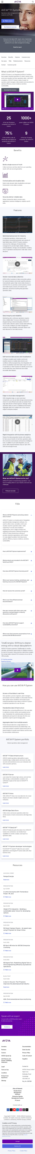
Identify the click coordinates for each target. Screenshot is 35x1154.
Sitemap (3, 1080)
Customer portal (12, 65)
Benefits (10, 57)
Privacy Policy (11, 1151)
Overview (3, 57)
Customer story (26, 57)
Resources (27, 61)
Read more (6, 879)
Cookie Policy (23, 1151)
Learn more (6, 767)
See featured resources (10, 27)
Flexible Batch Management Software (17, 1092)
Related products (18, 61)
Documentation (26, 1046)
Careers (3, 1052)
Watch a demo (8, 21)
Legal (3, 1066)
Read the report (17, 47)
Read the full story (6, 661)
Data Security (26, 1049)
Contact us (7, 1027)
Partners (3, 1049)
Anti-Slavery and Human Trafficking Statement (6, 1060)
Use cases (4, 61)
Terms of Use (5, 1070)
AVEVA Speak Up (6, 1056)
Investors (3, 1046)
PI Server (17, 1100)
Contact (3, 65)
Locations (4, 1073)
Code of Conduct (27, 1056)
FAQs (10, 61)
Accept (18, 1141)
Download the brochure (10, 90)
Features (17, 57)
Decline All (17, 1146)
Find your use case (10, 491)
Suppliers (25, 1059)
